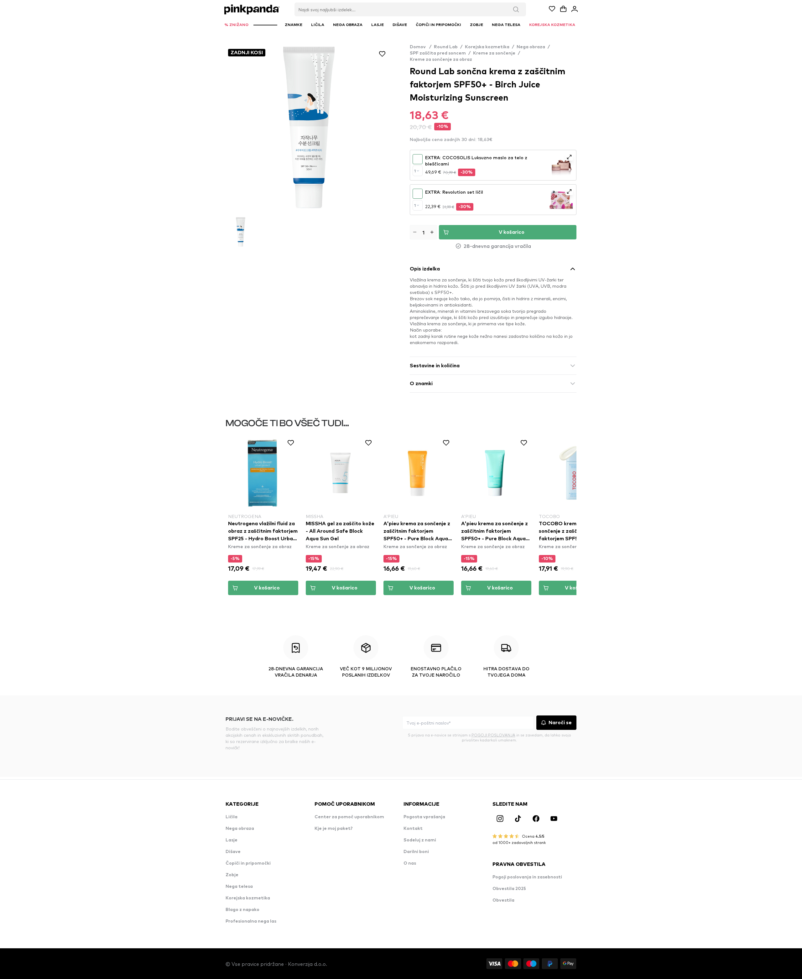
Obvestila (503, 900)
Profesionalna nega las (251, 921)
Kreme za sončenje (494, 53)
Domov (420, 47)
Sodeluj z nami (420, 840)
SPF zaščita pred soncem (438, 53)
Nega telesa (239, 886)
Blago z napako (242, 910)
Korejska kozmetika (487, 47)
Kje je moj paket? (334, 828)
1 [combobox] (415, 170)
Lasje (231, 840)
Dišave (233, 852)
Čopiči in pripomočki (248, 863)
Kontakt (413, 828)
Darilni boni (416, 852)
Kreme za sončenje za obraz (441, 59)
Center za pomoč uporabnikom (349, 817)
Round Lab (446, 47)
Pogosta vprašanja (424, 817)
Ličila (231, 817)
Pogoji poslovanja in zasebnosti (527, 877)
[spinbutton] (423, 232)
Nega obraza (531, 47)
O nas (410, 863)
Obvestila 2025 (509, 889)
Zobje (232, 875)
